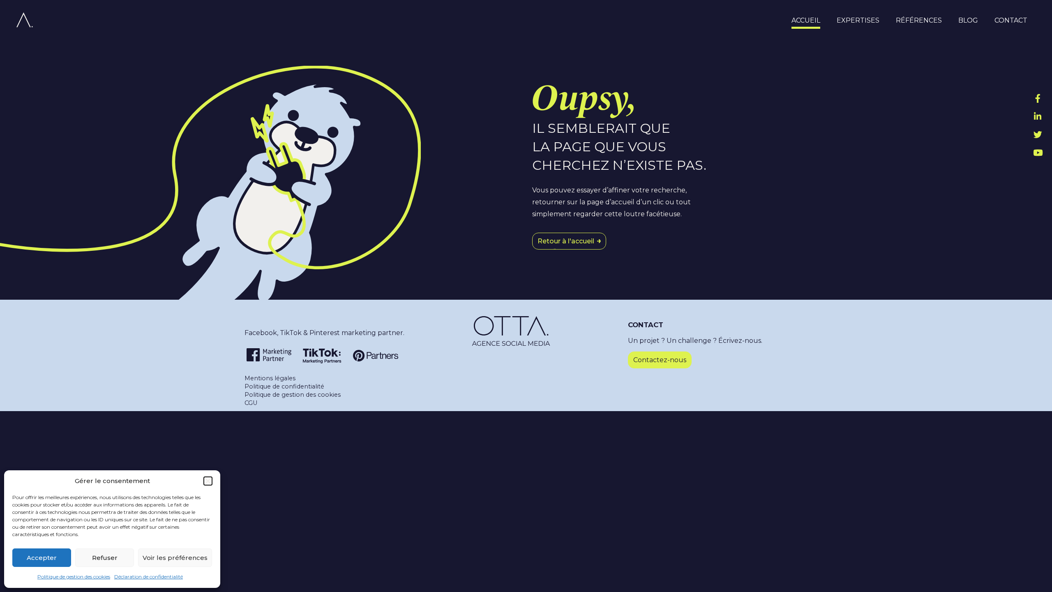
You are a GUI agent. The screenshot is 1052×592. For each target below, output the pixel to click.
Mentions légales (270, 378)
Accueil (805, 20)
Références (919, 20)
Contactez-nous (659, 360)
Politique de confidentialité (284, 386)
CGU (251, 403)
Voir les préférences (175, 558)
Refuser (105, 558)
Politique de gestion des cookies (73, 577)
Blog (968, 20)
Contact (1010, 20)
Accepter (42, 558)
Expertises (858, 20)
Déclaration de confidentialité (148, 577)
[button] (208, 481)
